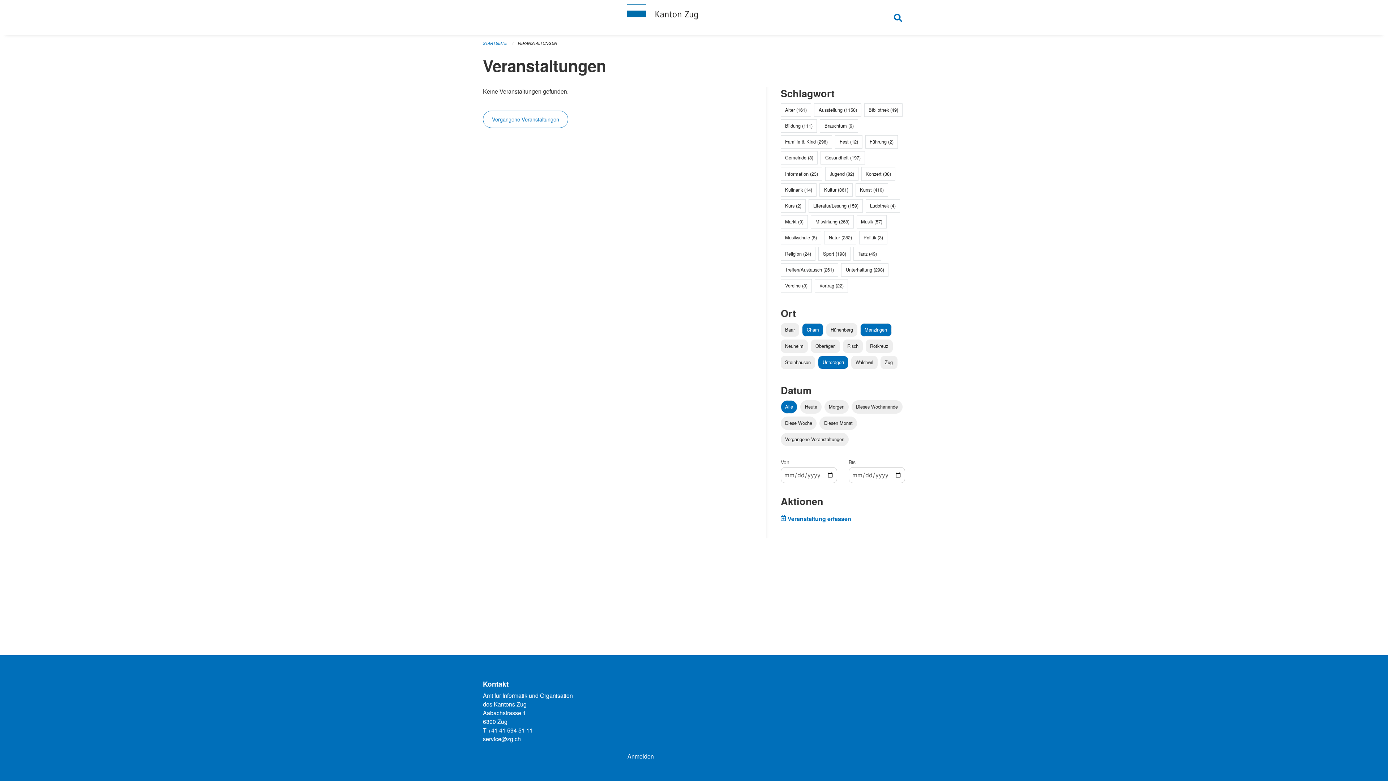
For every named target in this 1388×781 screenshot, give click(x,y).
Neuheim (794, 345)
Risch (852, 345)
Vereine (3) (796, 285)
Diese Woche (798, 422)
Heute (811, 406)
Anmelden (640, 756)
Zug (889, 362)
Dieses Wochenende (877, 406)
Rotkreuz (879, 345)
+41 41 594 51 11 (510, 730)
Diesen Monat (838, 422)
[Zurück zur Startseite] (694, 17)
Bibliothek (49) (883, 109)
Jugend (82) (842, 173)
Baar (790, 329)
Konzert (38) (878, 173)
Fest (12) (849, 141)
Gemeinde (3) (799, 157)
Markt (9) (794, 221)
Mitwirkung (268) (832, 221)
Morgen (836, 406)
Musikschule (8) (801, 237)
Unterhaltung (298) (865, 269)
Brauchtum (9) (839, 125)
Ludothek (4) (883, 205)
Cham (813, 329)
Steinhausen (798, 362)
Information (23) (801, 173)
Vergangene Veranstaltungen (525, 119)
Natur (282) (840, 237)
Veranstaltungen (537, 43)
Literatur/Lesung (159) (835, 205)
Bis (852, 462)
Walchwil (864, 362)
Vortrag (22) (831, 285)
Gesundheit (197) (843, 157)
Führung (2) (882, 141)
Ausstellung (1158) (838, 109)
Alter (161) (796, 109)
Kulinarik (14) (798, 189)
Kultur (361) (836, 189)
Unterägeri (833, 362)
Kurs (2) (793, 205)
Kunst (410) (872, 189)
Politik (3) (873, 237)
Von (785, 462)
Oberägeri (825, 345)
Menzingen (876, 329)
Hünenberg (842, 329)
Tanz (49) (867, 253)
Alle (789, 406)
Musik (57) (871, 221)
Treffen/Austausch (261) (809, 269)
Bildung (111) (799, 125)
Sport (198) (834, 253)
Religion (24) (798, 253)
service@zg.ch (502, 739)
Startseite (495, 43)
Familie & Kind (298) (806, 141)
